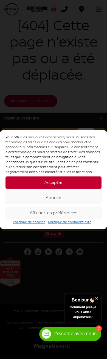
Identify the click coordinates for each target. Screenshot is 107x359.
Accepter (53, 182)
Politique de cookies (29, 222)
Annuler (53, 197)
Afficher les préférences (53, 212)
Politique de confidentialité (69, 222)
